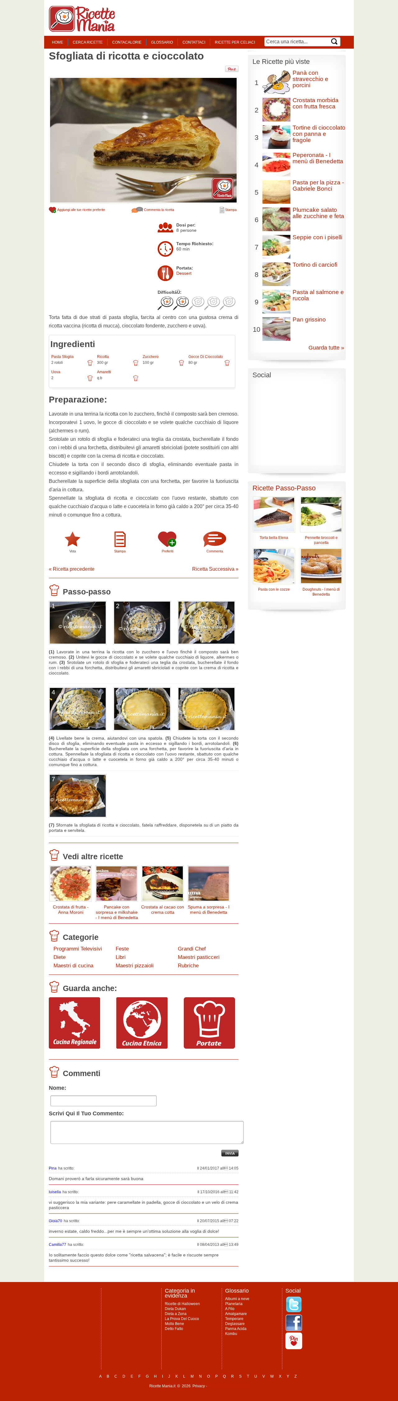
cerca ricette (88, 42)
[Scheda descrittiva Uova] (90, 380)
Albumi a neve (237, 1299)
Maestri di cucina (73, 965)
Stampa (230, 210)
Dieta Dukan (175, 1309)
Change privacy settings (228, 1386)
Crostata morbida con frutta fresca (316, 103)
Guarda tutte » (326, 348)
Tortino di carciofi (315, 264)
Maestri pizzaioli (135, 965)
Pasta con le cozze (274, 589)
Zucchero (151, 357)
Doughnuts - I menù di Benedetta (321, 592)
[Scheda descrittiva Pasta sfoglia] (90, 365)
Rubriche (188, 965)
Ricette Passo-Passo (284, 488)
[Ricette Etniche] (142, 1047)
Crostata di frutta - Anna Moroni (71, 909)
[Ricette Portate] (209, 1047)
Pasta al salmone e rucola (318, 295)
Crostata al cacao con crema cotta (162, 909)
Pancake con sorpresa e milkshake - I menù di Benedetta (116, 912)
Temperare (234, 1319)
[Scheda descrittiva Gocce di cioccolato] (227, 365)
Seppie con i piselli (317, 237)
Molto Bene (174, 1324)
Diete (59, 957)
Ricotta (103, 357)
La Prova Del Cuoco (182, 1319)
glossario (162, 42)
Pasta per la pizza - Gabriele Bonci (318, 185)
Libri (121, 957)
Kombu (231, 1334)
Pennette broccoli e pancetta (321, 540)
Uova (55, 372)
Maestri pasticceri (199, 957)
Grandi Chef (192, 948)
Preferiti (167, 551)
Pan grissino (309, 319)
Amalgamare (236, 1314)
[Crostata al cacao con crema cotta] (162, 884)
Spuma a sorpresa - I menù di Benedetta (208, 909)
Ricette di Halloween (182, 1304)
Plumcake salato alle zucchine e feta (318, 213)
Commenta (214, 551)
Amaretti (104, 372)
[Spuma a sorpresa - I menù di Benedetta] (208, 884)
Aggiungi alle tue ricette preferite (81, 210)
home (57, 42)
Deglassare (235, 1324)
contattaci (194, 42)
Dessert (184, 273)
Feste (122, 948)
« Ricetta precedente (72, 569)
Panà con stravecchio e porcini (310, 78)
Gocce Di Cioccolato (205, 357)
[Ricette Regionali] (74, 1047)
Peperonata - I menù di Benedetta (318, 158)
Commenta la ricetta (158, 210)
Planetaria (234, 1304)
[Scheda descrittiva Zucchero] (181, 365)
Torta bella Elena (274, 538)
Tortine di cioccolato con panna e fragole (319, 133)
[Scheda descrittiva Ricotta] (135, 365)
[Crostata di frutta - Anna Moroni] (70, 884)
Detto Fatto (174, 1329)
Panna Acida (236, 1329)
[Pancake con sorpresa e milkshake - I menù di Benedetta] (116, 884)
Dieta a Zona (176, 1314)
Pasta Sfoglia (62, 357)
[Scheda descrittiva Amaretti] (135, 380)
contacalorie (126, 42)
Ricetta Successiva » (215, 569)
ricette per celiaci (235, 42)
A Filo (229, 1309)
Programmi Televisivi (77, 948)
